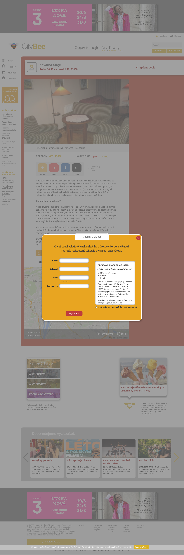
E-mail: (55, 260)
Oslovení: (54, 269)
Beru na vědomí (141, 547)
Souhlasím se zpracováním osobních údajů (117, 307)
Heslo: (56, 277)
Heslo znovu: (52, 286)
